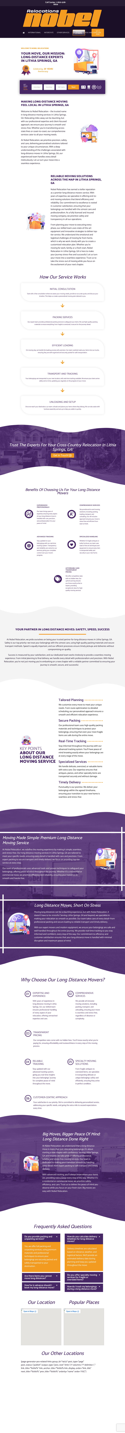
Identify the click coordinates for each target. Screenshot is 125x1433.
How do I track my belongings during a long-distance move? (82, 1288)
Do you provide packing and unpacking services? (38, 1238)
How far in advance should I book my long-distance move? (39, 1286)
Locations (77, 32)
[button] (41, 1238)
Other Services (63, 32)
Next (73, 87)
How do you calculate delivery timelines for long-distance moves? (82, 1239)
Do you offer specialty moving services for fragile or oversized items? (82, 1277)
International (34, 32)
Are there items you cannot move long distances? (38, 1277)
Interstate (48, 32)
